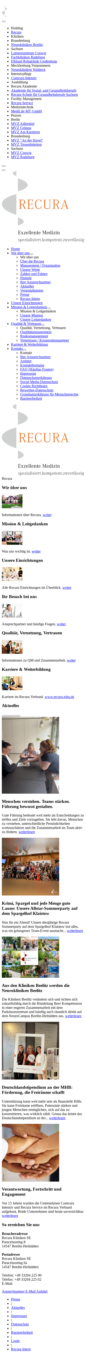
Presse (24, 294)
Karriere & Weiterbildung (29, 344)
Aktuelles (27, 286)
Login (15, 1341)
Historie (26, 278)
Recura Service (22, 103)
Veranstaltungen (31, 290)
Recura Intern (30, 299)
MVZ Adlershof (22, 124)
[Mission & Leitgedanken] (48, 308)
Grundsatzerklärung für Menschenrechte (49, 394)
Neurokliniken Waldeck (28, 70)
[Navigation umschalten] (4, 166)
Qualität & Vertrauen (26, 324)
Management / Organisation (40, 265)
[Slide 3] (15, 716)
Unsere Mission (31, 315)
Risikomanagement (34, 336)
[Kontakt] (24, 350)
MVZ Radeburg (22, 157)
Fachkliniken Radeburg (28, 57)
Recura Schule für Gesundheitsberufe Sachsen (44, 95)
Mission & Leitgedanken (29, 307)
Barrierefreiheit (31, 398)
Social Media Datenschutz (39, 382)
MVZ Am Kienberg (25, 132)
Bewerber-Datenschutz (36, 390)
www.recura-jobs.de (59, 697)
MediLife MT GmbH (26, 111)
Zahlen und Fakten (33, 274)
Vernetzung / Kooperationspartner (44, 340)
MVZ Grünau (21, 128)
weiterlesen (27, 832)
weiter (47, 515)
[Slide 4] (18, 716)
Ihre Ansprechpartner (35, 282)
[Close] (4, 21)
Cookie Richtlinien (33, 386)
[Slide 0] (4, 716)
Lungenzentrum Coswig (28, 53)
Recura (16, 32)
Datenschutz (20, 1324)
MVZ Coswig (21, 153)
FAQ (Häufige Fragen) (36, 369)
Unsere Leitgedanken (35, 319)
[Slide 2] (11, 716)
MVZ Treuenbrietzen (26, 144)
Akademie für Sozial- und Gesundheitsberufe (43, 90)
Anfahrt (25, 361)
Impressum (28, 373)
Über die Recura (32, 261)
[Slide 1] (7, 716)
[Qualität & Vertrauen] (43, 325)
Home (15, 249)
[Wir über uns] (31, 254)
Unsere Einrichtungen (27, 303)
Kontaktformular (32, 365)
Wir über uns (20, 253)
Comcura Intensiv (24, 78)
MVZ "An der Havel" (27, 140)
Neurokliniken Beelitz (27, 45)
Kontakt (17, 349)
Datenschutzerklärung (36, 378)
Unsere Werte (30, 270)
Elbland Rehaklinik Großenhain (34, 61)
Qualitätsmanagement (35, 332)
